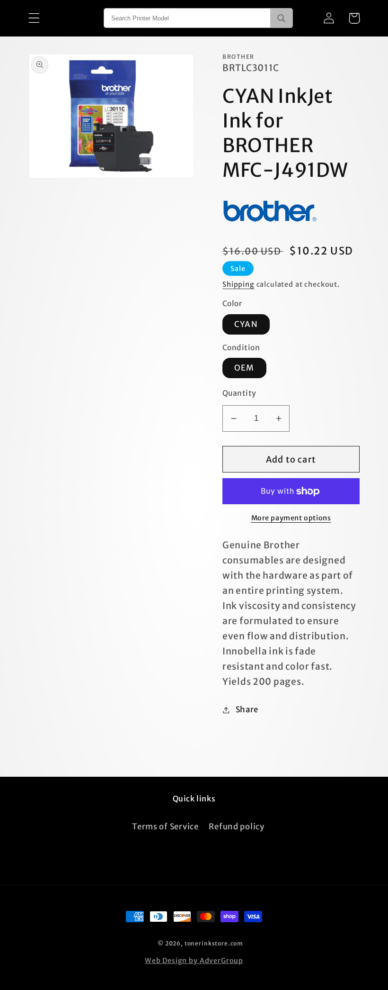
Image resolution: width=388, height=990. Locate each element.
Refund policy (236, 826)
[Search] (281, 18)
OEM (244, 368)
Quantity (239, 393)
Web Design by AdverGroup (194, 960)
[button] (34, 18)
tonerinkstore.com (214, 943)
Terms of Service (165, 826)
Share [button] (247, 709)
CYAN (246, 324)
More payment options (291, 518)
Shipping (238, 284)
